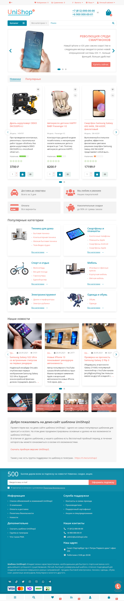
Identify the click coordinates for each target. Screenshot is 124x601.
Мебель (92, 262)
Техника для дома (42, 228)
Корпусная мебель (98, 274)
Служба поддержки (76, 495)
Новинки (15, 79)
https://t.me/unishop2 (86, 457)
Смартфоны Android (98, 244)
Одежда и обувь (97, 294)
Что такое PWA (17, 536)
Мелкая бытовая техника (45, 241)
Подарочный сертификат (78, 509)
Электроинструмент (43, 294)
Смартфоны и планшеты (95, 230)
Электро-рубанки (41, 303)
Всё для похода (40, 272)
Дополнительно (18, 523)
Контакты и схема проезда (79, 501)
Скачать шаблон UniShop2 (23, 528)
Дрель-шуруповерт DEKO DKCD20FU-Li (23, 125)
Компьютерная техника (44, 237)
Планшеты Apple (97, 240)
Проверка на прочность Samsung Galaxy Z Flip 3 (97, 359)
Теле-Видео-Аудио (41, 245)
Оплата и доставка (19, 509)
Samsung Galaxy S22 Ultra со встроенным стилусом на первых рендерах (23, 360)
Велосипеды (39, 268)
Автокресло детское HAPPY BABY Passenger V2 (61, 125)
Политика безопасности (22, 513)
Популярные (33, 79)
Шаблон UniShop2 (17, 564)
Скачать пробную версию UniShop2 (30, 449)
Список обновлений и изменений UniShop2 (31, 501)
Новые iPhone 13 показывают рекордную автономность (60, 360)
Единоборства (40, 279)
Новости (14, 517)
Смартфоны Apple (97, 248)
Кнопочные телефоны (99, 236)
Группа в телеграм (19, 532)
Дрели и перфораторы (43, 299)
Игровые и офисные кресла (98, 269)
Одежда (92, 303)
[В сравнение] (38, 95)
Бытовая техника (41, 233)
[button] (58, 69)
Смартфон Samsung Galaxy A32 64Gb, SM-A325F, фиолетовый (98, 126)
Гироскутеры (39, 275)
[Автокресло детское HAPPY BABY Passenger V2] (62, 103)
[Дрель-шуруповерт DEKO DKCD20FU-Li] (25, 103)
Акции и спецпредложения (79, 513)
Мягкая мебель (96, 278)
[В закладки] (38, 89)
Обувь (92, 299)
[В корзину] (22, 174)
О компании (16, 505)
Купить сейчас (101, 64)
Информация (16, 495)
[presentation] (10, 51)
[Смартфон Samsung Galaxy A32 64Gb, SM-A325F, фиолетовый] (99, 103)
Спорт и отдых (40, 262)
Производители (74, 505)
